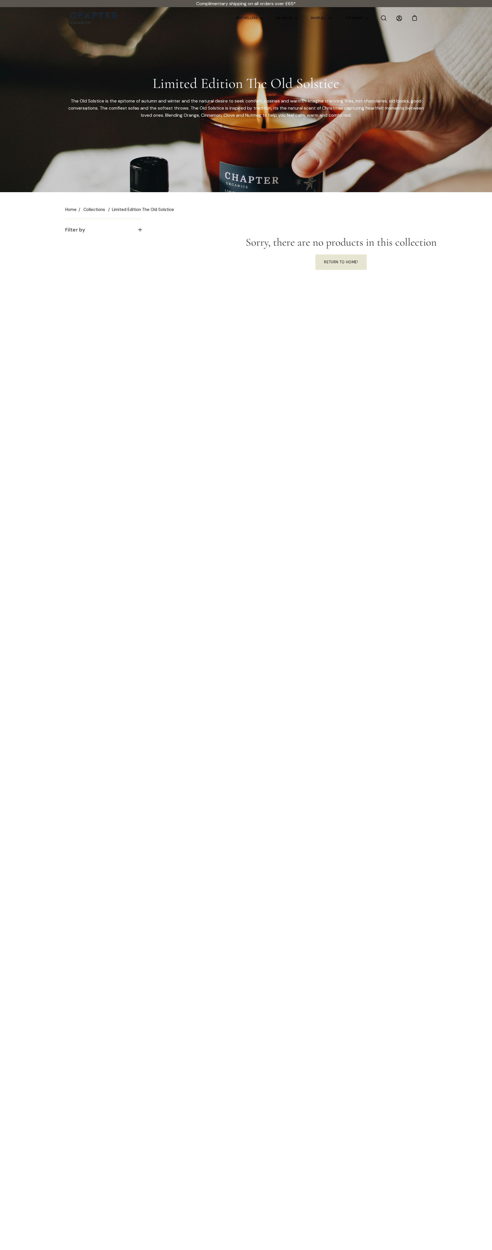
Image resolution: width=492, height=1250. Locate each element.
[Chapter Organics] (93, 18)
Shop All (318, 18)
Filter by (75, 230)
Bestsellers (247, 18)
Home (71, 209)
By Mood (284, 18)
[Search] (383, 18)
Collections (94, 209)
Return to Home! (341, 262)
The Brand (354, 18)
